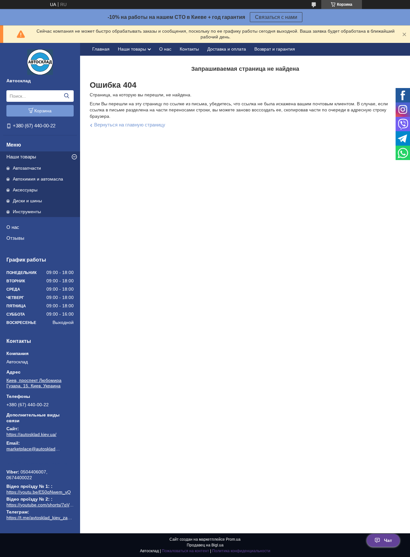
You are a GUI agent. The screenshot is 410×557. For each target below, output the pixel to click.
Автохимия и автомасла (38, 179)
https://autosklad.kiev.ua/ (31, 434)
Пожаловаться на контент (185, 551)
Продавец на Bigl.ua (205, 545)
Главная (101, 49)
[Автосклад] (40, 61)
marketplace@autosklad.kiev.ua (33, 448)
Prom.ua (233, 539)
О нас (12, 227)
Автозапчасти (27, 168)
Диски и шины (27, 200)
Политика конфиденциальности (241, 551)
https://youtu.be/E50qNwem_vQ (38, 492)
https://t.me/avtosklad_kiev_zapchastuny (40, 463)
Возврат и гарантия (274, 49)
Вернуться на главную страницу (129, 124)
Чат (388, 540)
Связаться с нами (276, 17)
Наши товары (21, 156)
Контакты (189, 49)
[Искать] (66, 96)
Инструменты (27, 211)
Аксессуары (25, 189)
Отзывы (15, 238)
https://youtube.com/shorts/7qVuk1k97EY (48, 504)
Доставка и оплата (226, 49)
